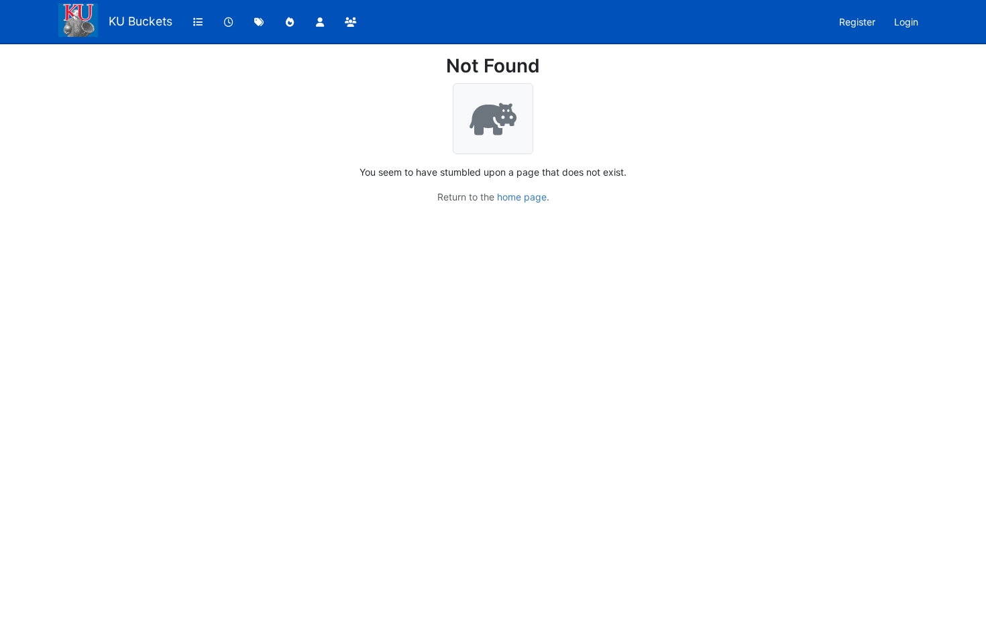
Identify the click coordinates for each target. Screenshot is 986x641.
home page (522, 196)
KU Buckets (140, 21)
